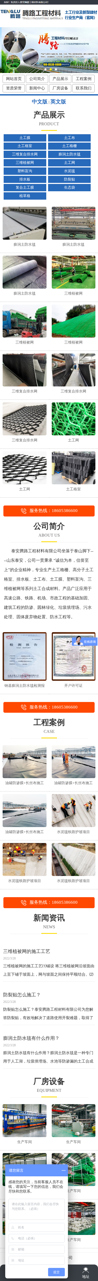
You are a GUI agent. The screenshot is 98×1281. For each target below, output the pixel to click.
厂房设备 (60, 88)
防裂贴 (69, 179)
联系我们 (83, 88)
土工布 (69, 138)
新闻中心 (37, 88)
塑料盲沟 (25, 171)
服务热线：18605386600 (54, 510)
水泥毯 (69, 171)
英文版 (58, 101)
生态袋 (69, 187)
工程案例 (83, 79)
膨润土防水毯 (69, 154)
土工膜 (24, 138)
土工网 (69, 163)
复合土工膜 (25, 187)
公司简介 (37, 79)
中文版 (40, 101)
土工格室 (25, 146)
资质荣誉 (14, 88)
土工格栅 (69, 146)
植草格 (24, 196)
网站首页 (14, 79)
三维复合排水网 (25, 154)
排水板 (24, 179)
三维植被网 (25, 163)
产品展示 (60, 79)
